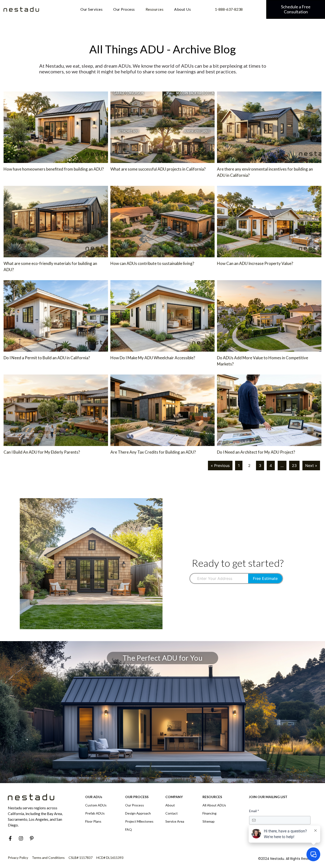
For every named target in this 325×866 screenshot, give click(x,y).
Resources (155, 9)
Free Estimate (265, 578)
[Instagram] (21, 838)
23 (294, 465)
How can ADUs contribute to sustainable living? (152, 263)
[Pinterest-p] (31, 838)
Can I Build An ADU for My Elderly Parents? (42, 452)
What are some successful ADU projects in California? (158, 169)
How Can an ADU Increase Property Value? (255, 263)
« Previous (220, 465)
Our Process (124, 9)
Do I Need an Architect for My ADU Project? (256, 452)
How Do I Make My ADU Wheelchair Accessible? (152, 357)
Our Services (91, 9)
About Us (182, 9)
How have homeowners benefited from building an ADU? (54, 169)
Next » (311, 465)
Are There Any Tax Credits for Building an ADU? (153, 452)
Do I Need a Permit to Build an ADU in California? (47, 357)
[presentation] (219, 578)
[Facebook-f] (10, 838)
